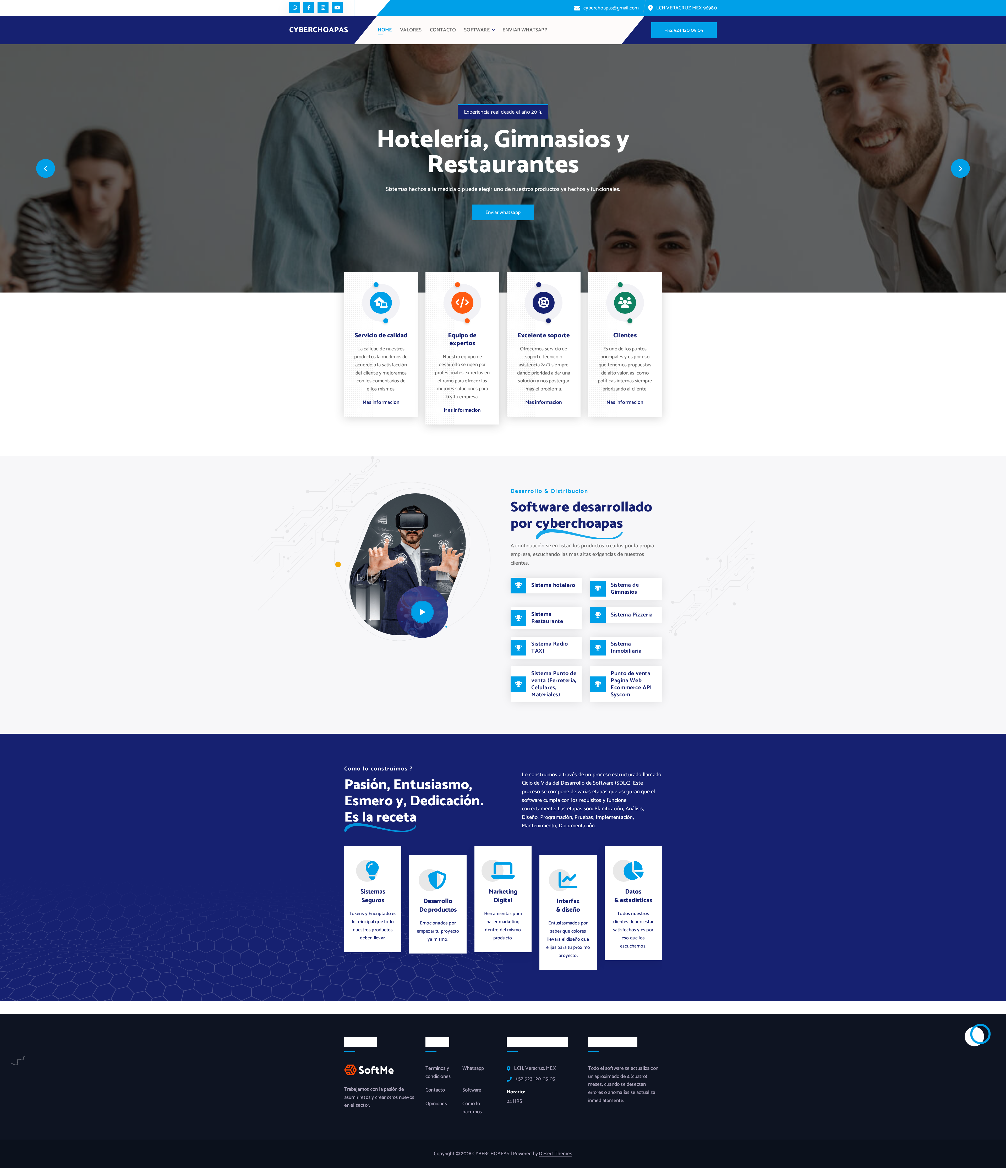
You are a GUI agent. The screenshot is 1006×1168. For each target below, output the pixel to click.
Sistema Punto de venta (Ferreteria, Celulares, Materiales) (554, 684)
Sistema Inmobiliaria (626, 647)
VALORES (411, 30)
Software (472, 1090)
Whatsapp (473, 1068)
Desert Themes (555, 1154)
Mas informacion (381, 402)
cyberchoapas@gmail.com (611, 8)
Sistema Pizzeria (632, 615)
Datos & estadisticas (633, 896)
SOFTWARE (477, 30)
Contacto (435, 1090)
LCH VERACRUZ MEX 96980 (686, 8)
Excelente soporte (543, 335)
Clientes (625, 335)
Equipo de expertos (462, 339)
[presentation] (45, 168)
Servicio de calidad (381, 335)
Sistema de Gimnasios (625, 588)
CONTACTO (443, 30)
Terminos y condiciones (438, 1073)
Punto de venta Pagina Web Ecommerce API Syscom (631, 684)
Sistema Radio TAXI (549, 647)
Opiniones (436, 1104)
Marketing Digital (503, 896)
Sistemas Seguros (372, 896)
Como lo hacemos (472, 1108)
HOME (385, 30)
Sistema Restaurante (547, 618)
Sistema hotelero (553, 585)
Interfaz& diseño (568, 905)
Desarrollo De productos (438, 905)
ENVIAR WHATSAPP (524, 30)
